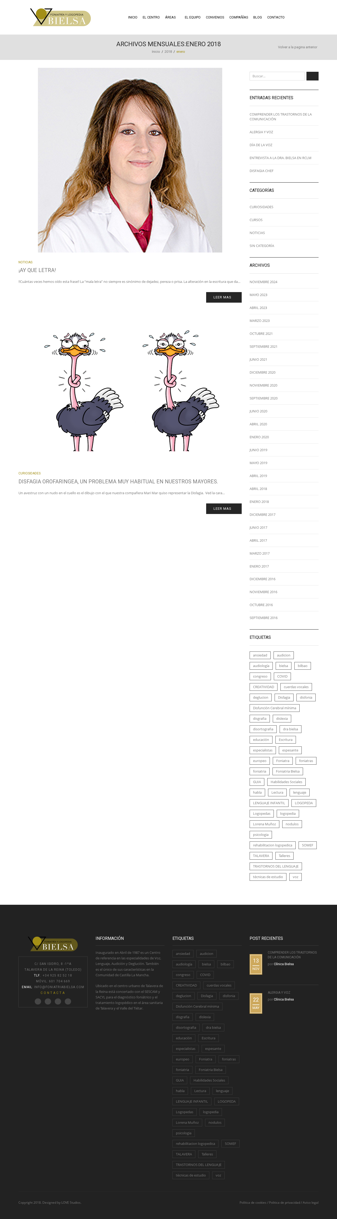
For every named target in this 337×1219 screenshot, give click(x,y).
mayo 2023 (258, 294)
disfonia (306, 697)
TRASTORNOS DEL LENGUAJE (276, 866)
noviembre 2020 (263, 385)
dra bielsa (290, 729)
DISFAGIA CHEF (262, 170)
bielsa (283, 665)
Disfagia (284, 697)
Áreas (170, 17)
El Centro (151, 17)
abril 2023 (258, 307)
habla (257, 792)
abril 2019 (258, 475)
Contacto (276, 17)
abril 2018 (258, 488)
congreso (260, 676)
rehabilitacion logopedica (272, 845)
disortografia (263, 729)
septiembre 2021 (263, 346)
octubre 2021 (261, 333)
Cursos (256, 219)
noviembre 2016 (263, 591)
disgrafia (259, 718)
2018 (168, 52)
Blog (257, 17)
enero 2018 (259, 501)
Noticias (25, 262)
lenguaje (299, 792)
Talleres (284, 855)
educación (261, 739)
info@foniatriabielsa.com (59, 987)
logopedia (288, 813)
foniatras (306, 760)
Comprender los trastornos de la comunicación (281, 116)
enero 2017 (259, 566)
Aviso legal (311, 1202)
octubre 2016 (261, 604)
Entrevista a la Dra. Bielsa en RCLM (280, 157)
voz (295, 876)
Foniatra (282, 760)
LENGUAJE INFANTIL (269, 803)
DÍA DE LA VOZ (261, 144)
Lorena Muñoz (264, 824)
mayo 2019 (258, 462)
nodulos (292, 824)
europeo (259, 760)
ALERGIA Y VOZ (261, 132)
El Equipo (193, 17)
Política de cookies (253, 1202)
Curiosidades (29, 473)
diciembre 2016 (262, 579)
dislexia (282, 718)
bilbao (303, 665)
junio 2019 (258, 449)
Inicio (132, 17)
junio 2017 (258, 527)
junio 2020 (258, 411)
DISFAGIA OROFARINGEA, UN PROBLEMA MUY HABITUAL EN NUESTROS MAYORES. (118, 481)
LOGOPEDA (304, 803)
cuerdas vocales (296, 686)
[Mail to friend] (68, 1001)
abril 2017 (258, 540)
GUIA (257, 781)
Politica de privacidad (284, 1202)
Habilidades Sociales (286, 781)
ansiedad (260, 655)
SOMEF (307, 845)
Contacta (53, 993)
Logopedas (261, 813)
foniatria (259, 771)
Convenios (215, 17)
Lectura (277, 792)
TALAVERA (261, 855)
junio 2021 (258, 359)
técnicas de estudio (268, 876)
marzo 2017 (260, 553)
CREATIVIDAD (263, 686)
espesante (290, 750)
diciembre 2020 (262, 372)
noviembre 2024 (263, 281)
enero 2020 (259, 437)
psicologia (261, 834)
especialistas (262, 750)
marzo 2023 (260, 320)
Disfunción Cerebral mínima (274, 708)
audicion (283, 655)
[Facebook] (48, 1001)
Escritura (286, 739)
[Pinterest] (58, 1001)
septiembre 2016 (263, 617)
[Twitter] (38, 1001)
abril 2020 (258, 424)
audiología (261, 665)
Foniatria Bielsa (288, 771)
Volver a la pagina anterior (297, 47)
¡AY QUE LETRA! (37, 270)
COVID (282, 676)
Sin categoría (262, 245)
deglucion (260, 697)
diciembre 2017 (262, 514)
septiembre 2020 (263, 398)
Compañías (238, 17)
